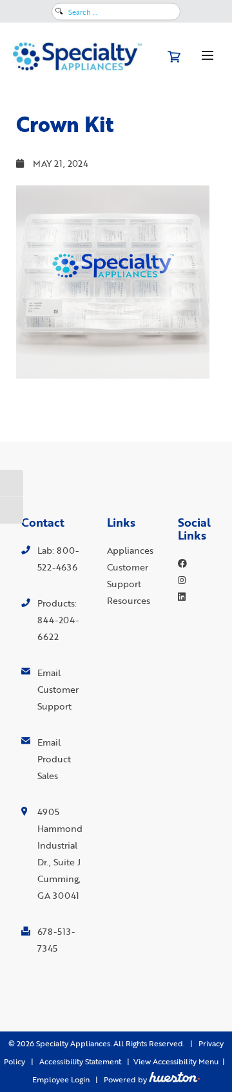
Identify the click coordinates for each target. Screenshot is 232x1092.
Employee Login (61, 1079)
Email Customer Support (58, 689)
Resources (128, 600)
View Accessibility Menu (175, 1061)
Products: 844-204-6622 (58, 620)
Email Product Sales (54, 759)
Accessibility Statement (80, 1061)
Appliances (130, 550)
